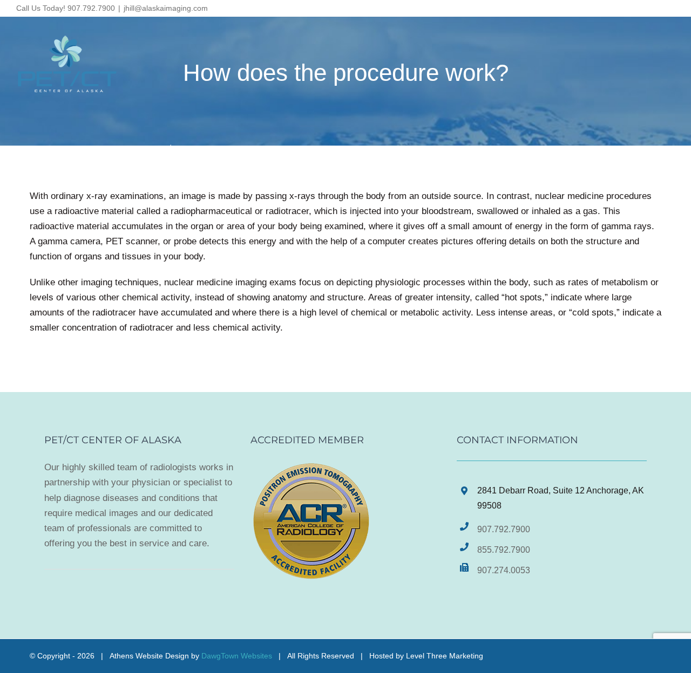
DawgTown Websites (236, 655)
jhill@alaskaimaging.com (166, 8)
